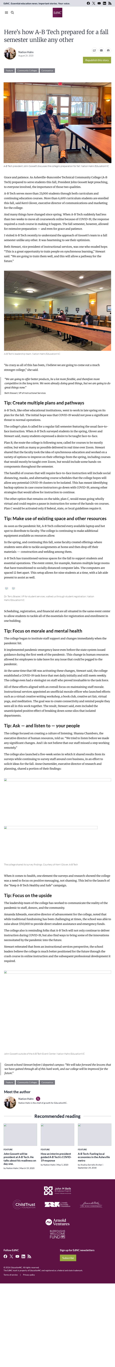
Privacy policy (29, 1275)
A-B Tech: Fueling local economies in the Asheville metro (94, 1157)
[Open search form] (12, 12)
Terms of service (11, 1275)
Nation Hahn (26, 52)
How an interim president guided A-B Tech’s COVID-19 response (56, 1157)
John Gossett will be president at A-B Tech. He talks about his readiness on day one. (20, 1159)
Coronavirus (47, 70)
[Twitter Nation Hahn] (38, 1099)
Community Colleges (27, 70)
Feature (9, 70)
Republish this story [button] (97, 60)
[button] (101, 50)
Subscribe (68, 1258)
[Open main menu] (6, 12)
